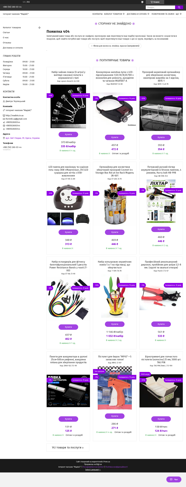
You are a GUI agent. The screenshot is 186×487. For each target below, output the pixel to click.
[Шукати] (179, 7)
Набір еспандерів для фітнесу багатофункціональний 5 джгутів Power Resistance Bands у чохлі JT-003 (68, 266)
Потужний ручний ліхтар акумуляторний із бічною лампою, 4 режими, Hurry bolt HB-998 (161, 170)
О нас (6, 37)
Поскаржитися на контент (93, 467)
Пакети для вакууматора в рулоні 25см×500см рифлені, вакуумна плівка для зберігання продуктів (68, 359)
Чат (176, 479)
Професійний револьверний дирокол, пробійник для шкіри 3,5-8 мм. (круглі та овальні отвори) (161, 264)
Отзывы (7, 42)
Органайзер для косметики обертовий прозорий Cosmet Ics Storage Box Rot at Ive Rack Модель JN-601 (114, 171)
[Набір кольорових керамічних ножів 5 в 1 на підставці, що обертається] (114, 296)
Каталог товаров (113, 14)
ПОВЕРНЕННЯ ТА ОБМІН (163, 14)
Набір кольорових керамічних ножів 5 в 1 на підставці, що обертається (115, 264)
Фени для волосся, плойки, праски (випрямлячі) (116, 46)
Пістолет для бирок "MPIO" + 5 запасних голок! (114, 358)
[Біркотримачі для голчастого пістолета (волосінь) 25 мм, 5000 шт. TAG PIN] (161, 391)
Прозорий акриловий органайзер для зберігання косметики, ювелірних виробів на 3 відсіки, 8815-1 (161, 76)
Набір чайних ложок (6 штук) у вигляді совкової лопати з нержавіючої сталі (68, 75)
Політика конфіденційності (116, 467)
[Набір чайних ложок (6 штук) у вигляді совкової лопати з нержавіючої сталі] (68, 106)
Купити (68, 134)
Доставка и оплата (137, 14)
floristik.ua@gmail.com (16, 119)
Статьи (6, 32)
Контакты (97, 14)
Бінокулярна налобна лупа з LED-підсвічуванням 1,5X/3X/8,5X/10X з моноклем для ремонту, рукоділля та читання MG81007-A (115, 76)
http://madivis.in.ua (14, 115)
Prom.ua (107, 462)
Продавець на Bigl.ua (93, 464)
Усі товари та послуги (66, 447)
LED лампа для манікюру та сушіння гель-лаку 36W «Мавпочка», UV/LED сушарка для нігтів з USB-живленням (68, 171)
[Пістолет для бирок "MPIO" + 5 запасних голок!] (114, 388)
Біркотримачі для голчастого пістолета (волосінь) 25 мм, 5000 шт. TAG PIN (161, 359)
